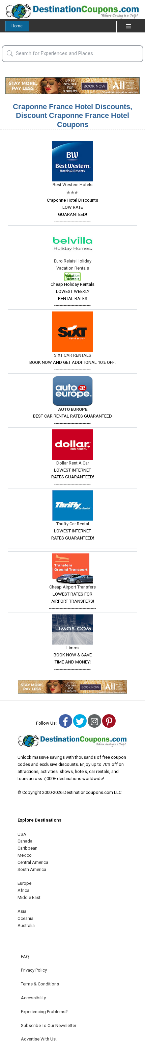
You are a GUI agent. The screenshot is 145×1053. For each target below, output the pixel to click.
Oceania (25, 918)
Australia (26, 925)
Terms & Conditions (40, 983)
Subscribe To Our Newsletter (48, 1025)
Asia (22, 911)
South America (32, 869)
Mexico (25, 855)
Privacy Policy (34, 970)
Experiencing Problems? (44, 1011)
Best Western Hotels (72, 184)
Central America (33, 862)
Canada (25, 841)
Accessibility (33, 997)
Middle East (29, 897)
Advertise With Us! (39, 1039)
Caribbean (27, 848)
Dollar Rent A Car (72, 463)
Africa (23, 890)
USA (22, 834)
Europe (24, 883)
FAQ (25, 956)
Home (17, 26)
